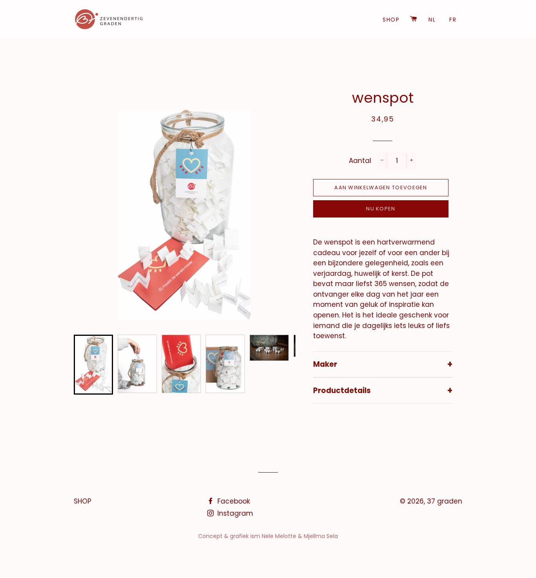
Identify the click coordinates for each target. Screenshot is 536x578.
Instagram (234, 513)
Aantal (360, 160)
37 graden (444, 501)
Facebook (232, 501)
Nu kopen (380, 208)
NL (432, 20)
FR (452, 20)
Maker (382, 364)
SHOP (391, 20)
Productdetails (382, 390)
